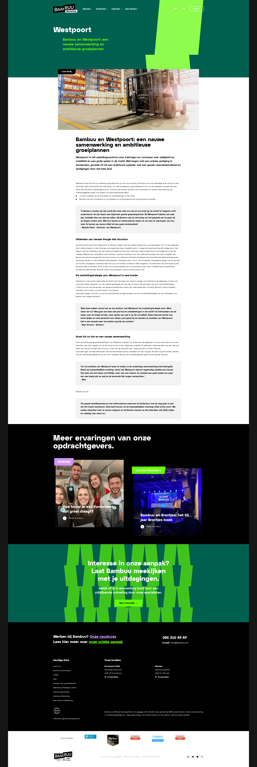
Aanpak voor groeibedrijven (64, 683)
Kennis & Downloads (61, 671)
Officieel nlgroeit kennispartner (66, 719)
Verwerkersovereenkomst (151, 756)
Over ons (57, 666)
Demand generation (61, 692)
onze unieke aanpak (106, 642)
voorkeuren (117, 756)
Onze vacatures (103, 637)
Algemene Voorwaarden (132, 756)
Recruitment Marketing (63, 700)
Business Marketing (61, 696)
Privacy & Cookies (107, 756)
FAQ (55, 679)
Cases (55, 675)
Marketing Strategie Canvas (64, 688)
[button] (87, 9)
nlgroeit (140, 712)
